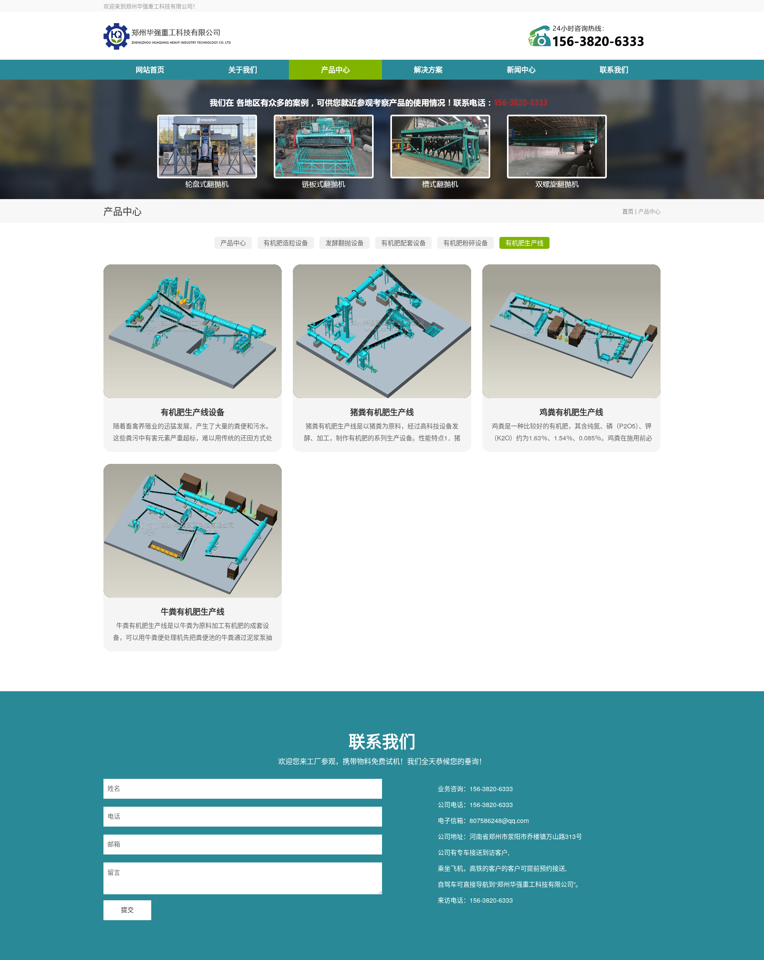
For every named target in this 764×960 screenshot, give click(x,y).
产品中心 (335, 70)
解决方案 (428, 70)
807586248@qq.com (499, 820)
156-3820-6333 (491, 788)
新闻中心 (521, 70)
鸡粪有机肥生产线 (571, 412)
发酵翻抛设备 (344, 242)
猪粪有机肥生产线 (382, 412)
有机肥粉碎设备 (465, 242)
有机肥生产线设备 (192, 412)
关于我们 (242, 70)
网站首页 (150, 70)
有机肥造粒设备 (285, 242)
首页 (627, 211)
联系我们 (614, 70)
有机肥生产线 (524, 242)
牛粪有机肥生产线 (192, 611)
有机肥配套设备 (403, 242)
